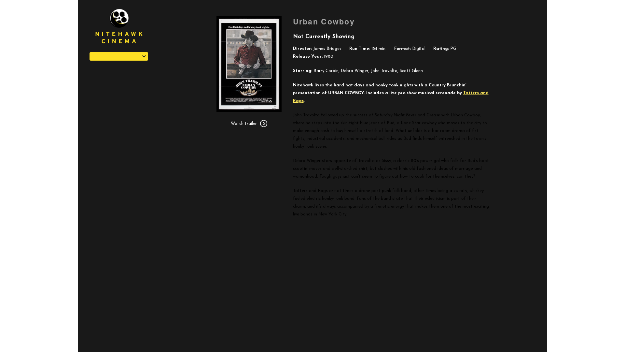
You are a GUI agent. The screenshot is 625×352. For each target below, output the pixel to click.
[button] (119, 56)
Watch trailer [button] (244, 124)
